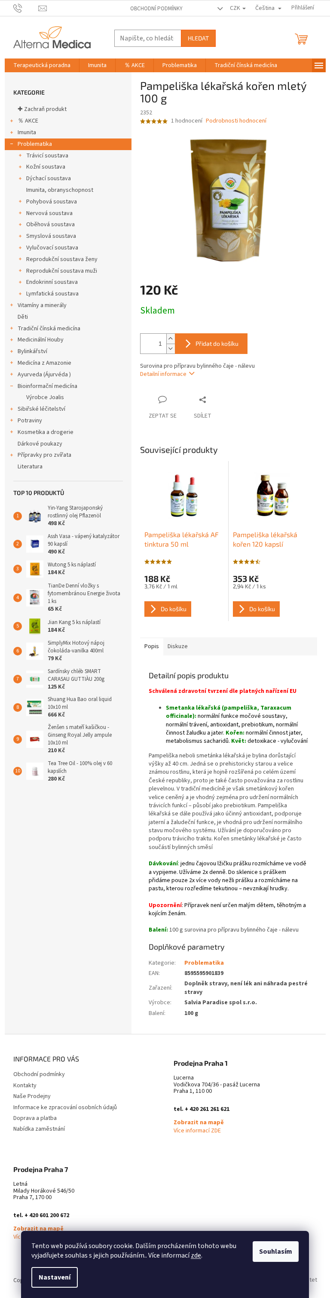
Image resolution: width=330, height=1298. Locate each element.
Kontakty (25, 1085)
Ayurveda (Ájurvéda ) (44, 374)
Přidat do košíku (217, 343)
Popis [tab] (151, 646)
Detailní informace (163, 374)
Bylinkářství (32, 351)
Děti (23, 317)
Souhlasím (275, 1251)
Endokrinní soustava (52, 282)
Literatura (30, 466)
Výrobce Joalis (45, 397)
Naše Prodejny (32, 1096)
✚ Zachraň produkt (42, 109)
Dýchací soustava (48, 178)
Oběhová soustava (50, 224)
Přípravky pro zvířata (44, 455)
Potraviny (30, 420)
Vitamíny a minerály (42, 305)
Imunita (27, 132)
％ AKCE (28, 121)
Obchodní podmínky (156, 8)
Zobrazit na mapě (199, 1123)
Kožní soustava (45, 167)
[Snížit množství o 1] (170, 349)
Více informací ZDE (197, 1131)
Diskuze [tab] (178, 646)
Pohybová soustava (51, 201)
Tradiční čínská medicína (49, 328)
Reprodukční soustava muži (61, 271)
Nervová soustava (49, 213)
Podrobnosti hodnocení (236, 121)
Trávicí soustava (47, 155)
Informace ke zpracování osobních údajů (65, 1107)
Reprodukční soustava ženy (62, 259)
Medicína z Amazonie (44, 363)
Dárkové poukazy (40, 444)
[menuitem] (42, 65)
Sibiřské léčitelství (41, 409)
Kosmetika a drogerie (45, 432)
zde (196, 1255)
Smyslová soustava (51, 236)
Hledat (198, 38)
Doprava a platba (35, 1118)
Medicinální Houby (41, 339)
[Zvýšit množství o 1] (170, 339)
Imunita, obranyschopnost (59, 190)
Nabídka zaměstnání (39, 1129)
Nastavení (54, 1277)
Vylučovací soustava (52, 247)
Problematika (35, 144)
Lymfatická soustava (52, 293)
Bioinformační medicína (47, 386)
